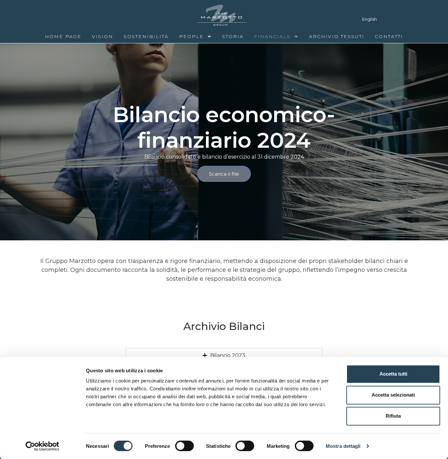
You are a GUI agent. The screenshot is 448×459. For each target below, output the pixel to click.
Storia (233, 36)
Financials (272, 36)
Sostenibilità (146, 36)
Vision (102, 36)
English (369, 19)
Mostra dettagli (343, 446)
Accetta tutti (393, 374)
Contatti (389, 36)
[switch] (184, 446)
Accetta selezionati (393, 395)
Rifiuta (393, 416)
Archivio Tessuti (336, 36)
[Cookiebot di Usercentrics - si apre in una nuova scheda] (42, 446)
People (191, 36)
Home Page (63, 36)
